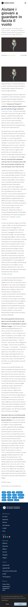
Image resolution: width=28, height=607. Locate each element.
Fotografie (4, 555)
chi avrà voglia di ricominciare (16, 417)
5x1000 (4, 574)
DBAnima (4, 543)
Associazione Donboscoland (9, 571)
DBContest (5, 546)
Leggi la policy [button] (5, 600)
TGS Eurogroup (6, 576)
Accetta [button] (20, 604)
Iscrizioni (4, 552)
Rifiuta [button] (7, 604)
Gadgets (4, 557)
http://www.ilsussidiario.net (13, 486)
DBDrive (4, 549)
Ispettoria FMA (6, 568)
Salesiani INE (5, 565)
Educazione (11, 55)
